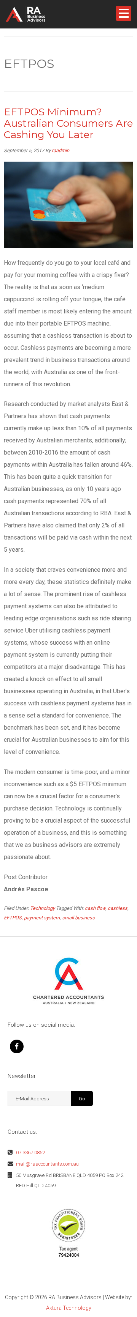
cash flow (95, 908)
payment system (42, 917)
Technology (42, 908)
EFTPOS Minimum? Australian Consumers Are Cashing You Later (68, 123)
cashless (117, 908)
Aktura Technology (68, 1308)
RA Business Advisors (38, 14)
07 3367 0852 (30, 1152)
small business (78, 917)
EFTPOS (13, 917)
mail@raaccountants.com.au (47, 1164)
